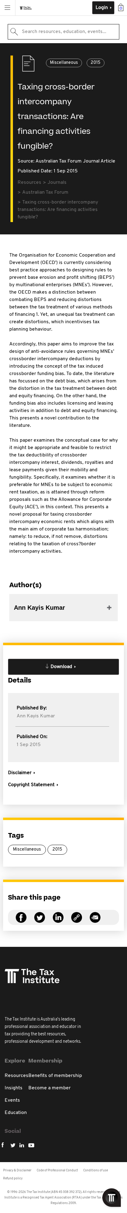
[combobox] (63, 31)
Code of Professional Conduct (57, 1170)
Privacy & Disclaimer (17, 1170)
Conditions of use (95, 1170)
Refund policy (13, 1178)
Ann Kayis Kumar (36, 716)
